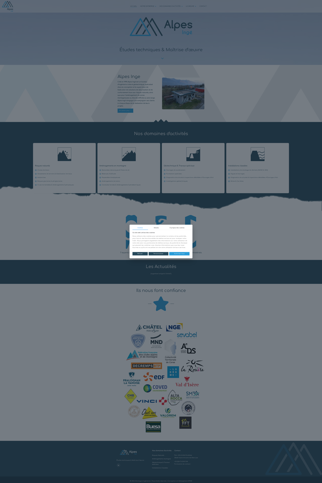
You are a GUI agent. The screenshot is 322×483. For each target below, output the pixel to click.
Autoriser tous (179, 253)
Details (156, 227)
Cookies (140, 227)
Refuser (140, 253)
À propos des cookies (177, 227)
